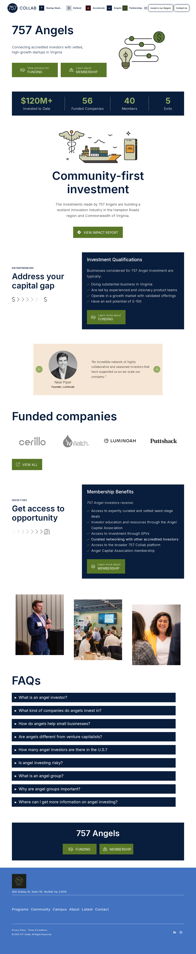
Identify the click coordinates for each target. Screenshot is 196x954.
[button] (145, 8)
